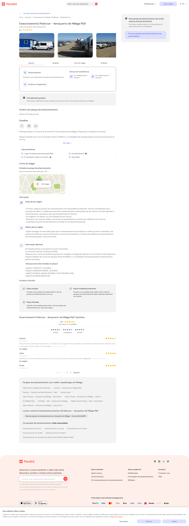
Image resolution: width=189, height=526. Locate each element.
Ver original (23, 349)
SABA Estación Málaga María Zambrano (37, 388)
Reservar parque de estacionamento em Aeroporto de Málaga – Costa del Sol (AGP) (55, 416)
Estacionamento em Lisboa (54, 428)
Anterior (58, 372)
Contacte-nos (164, 473)
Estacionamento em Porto (32, 428)
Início (21, 17)
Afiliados (131, 480)
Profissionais (133, 473)
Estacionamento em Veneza (77, 428)
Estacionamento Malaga (41, 17)
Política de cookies (116, 517)
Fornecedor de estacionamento (140, 476)
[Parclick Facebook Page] (163, 461)
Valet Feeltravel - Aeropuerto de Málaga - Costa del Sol (42, 405)
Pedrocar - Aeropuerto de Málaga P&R (61, 17)
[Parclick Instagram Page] (155, 461)
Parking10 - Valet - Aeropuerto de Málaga (53, 401)
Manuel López (66, 392)
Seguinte (77, 372)
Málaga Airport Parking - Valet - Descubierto (87, 401)
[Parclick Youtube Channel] (168, 461)
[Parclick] (9, 4)
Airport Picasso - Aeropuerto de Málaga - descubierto (42, 397)
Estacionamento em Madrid (56, 433)
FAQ (160, 476)
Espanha (28, 17)
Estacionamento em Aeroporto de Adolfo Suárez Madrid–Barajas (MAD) (48, 437)
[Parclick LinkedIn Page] (159, 461)
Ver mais (66, 143)
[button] (86, 154)
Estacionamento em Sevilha (33, 433)
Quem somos (96, 473)
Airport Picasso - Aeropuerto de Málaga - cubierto (83, 397)
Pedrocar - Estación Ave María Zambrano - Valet (40, 392)
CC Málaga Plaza (29, 401)
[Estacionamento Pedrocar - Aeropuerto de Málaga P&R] (36, 45)
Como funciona (97, 476)
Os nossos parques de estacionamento (107, 480)
